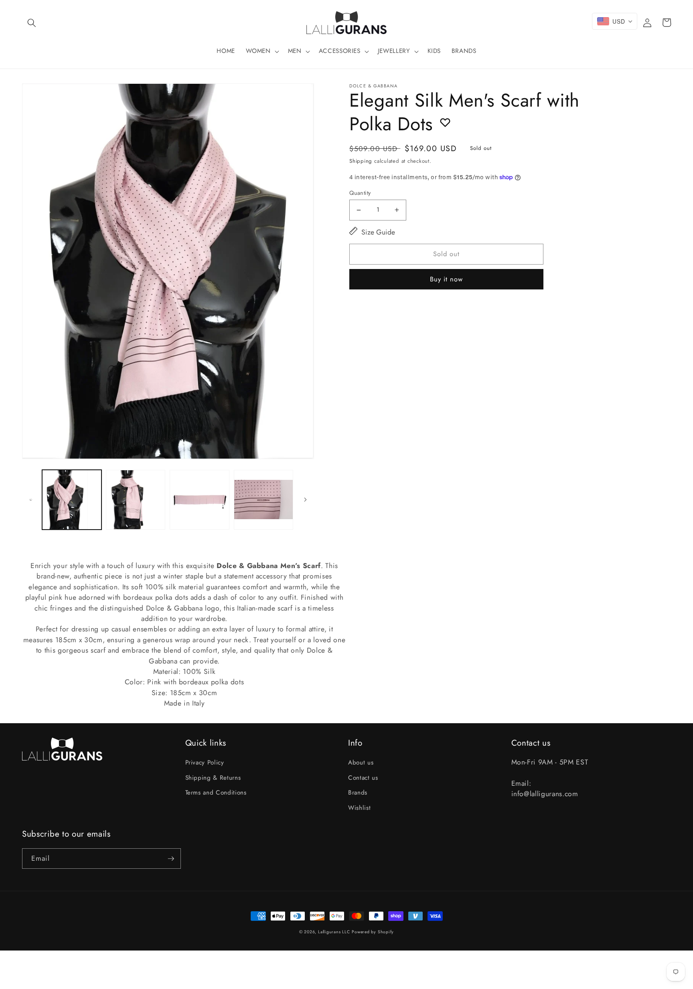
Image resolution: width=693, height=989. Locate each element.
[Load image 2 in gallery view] (135, 499)
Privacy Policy (204, 762)
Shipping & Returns (213, 777)
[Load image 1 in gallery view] (71, 499)
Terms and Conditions (216, 792)
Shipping (360, 161)
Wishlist (359, 807)
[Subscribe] (170, 858)
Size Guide (378, 232)
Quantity (360, 193)
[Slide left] (31, 499)
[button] (31, 22)
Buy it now (446, 279)
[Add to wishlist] (445, 122)
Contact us (363, 777)
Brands (357, 792)
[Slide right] (305, 499)
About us (360, 762)
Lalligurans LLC (334, 932)
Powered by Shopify (373, 932)
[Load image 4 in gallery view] (263, 499)
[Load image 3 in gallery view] (199, 499)
